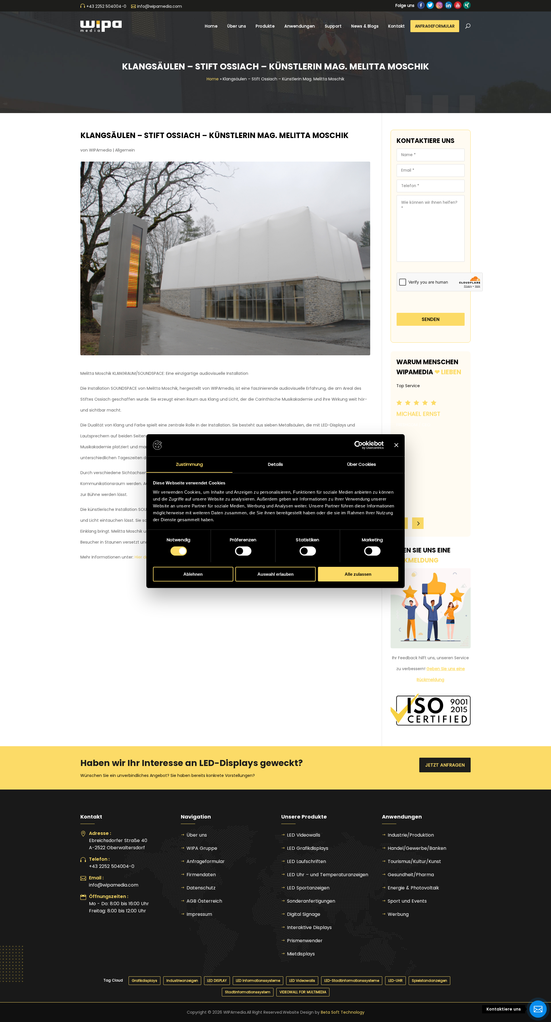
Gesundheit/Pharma (411, 874)
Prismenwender (305, 940)
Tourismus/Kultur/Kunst (414, 861)
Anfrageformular (435, 26)
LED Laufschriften (306, 861)
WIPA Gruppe (202, 848)
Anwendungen (299, 26)
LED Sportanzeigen (308, 888)
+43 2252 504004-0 (111, 866)
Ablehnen (193, 573)
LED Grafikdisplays (307, 848)
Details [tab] (275, 464)
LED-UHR (395, 980)
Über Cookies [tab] (361, 464)
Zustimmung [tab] (189, 464)
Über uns (236, 26)
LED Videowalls (303, 835)
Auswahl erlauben (275, 573)
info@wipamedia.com (113, 885)
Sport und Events (407, 901)
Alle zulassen (358, 573)
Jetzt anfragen (445, 765)
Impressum (199, 914)
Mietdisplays (301, 954)
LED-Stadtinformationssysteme (351, 980)
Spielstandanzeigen (429, 980)
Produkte (265, 26)
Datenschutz (201, 888)
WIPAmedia (100, 150)
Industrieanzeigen (182, 980)
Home (211, 26)
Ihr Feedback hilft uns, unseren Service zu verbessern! (430, 668)
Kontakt (396, 26)
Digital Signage (303, 914)
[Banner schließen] (396, 445)
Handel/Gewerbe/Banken (417, 848)
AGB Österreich (204, 901)
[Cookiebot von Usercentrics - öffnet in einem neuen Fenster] (358, 445)
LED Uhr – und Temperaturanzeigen (327, 874)
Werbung (398, 914)
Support (333, 26)
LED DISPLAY (217, 980)
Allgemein (125, 150)
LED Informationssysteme (258, 980)
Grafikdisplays (144, 980)
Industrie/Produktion (411, 835)
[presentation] (418, 523)
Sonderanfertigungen (311, 901)
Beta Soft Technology (342, 1012)
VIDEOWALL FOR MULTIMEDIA (303, 992)
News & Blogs (365, 26)
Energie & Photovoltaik (413, 888)
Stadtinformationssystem (247, 992)
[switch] (243, 551)
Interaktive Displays (309, 927)
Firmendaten (201, 874)
